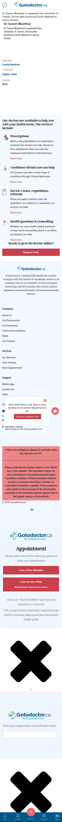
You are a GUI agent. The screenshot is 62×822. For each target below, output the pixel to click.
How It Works (9, 362)
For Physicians (10, 325)
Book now (31, 819)
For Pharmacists (11, 320)
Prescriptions (19, 136)
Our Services (8, 357)
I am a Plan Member (31, 570)
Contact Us (8, 389)
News (5, 336)
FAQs (5, 394)
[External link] (5, 137)
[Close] (31, 689)
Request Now (31, 252)
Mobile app (8, 384)
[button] (55, 411)
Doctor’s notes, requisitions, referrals (29, 192)
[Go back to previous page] (4, 5)
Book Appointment (12, 367)
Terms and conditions (13, 330)
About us (7, 315)
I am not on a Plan (31, 584)
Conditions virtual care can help (32, 167)
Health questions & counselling (31, 221)
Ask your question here (27, 416)
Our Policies (8, 341)
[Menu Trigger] (57, 816)
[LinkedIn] (32, 509)
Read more (16, 158)
